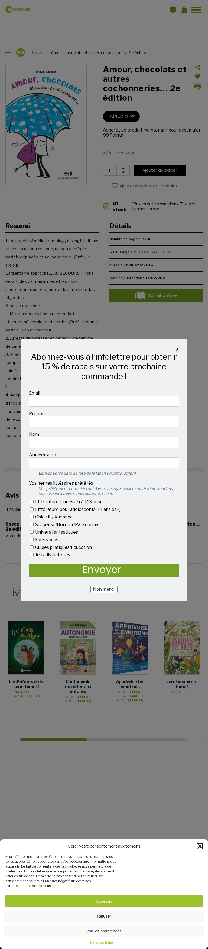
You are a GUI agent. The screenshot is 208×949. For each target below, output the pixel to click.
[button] (200, 846)
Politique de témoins (101, 943)
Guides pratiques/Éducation (63, 547)
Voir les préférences (104, 931)
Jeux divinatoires (52, 554)
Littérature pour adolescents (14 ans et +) (77, 509)
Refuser (104, 916)
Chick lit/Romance (53, 517)
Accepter (104, 901)
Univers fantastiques (56, 532)
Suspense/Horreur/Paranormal (66, 524)
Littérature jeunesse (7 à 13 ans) (67, 501)
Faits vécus (46, 539)
